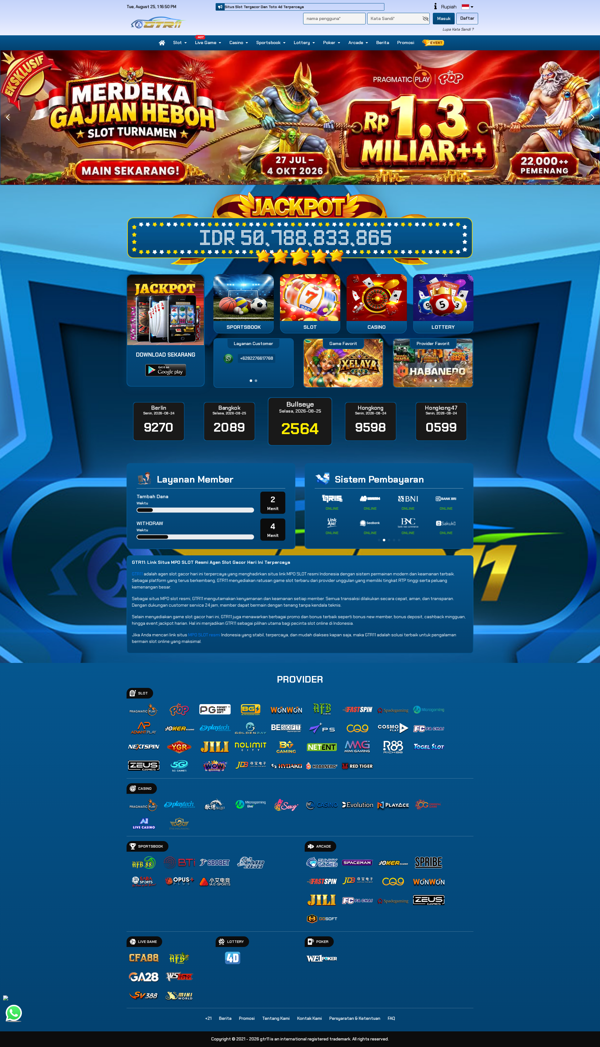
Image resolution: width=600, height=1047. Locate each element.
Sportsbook (268, 42)
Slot (177, 42)
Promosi (405, 42)
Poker (329, 42)
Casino (236, 42)
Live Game (205, 42)
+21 (208, 1018)
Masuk (444, 18)
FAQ (391, 1018)
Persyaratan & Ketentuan (354, 1018)
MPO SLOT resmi (204, 635)
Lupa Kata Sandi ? (457, 29)
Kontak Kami (309, 1018)
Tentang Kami (276, 1018)
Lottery (302, 42)
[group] (432, 363)
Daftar (467, 18)
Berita (382, 42)
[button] (592, 117)
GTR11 (137, 574)
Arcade (355, 42)
